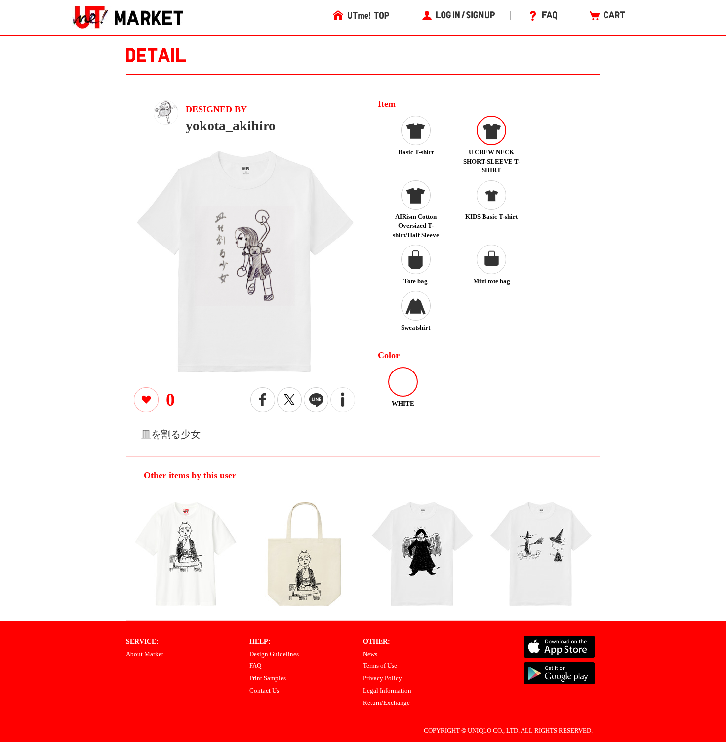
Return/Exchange (386, 702)
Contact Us (264, 690)
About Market (144, 654)
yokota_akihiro (231, 125)
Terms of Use (380, 665)
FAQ (255, 665)
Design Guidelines (274, 654)
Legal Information (387, 690)
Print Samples (267, 678)
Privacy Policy (382, 678)
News (370, 654)
